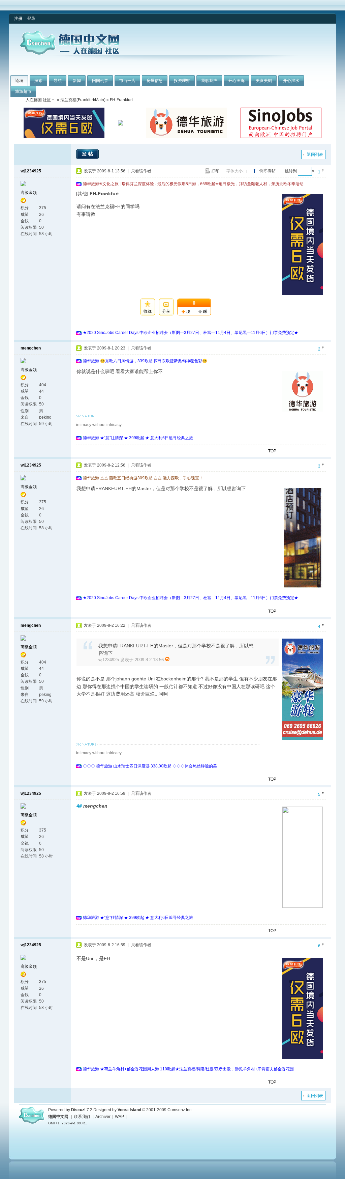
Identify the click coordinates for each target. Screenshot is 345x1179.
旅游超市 (23, 91)
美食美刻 (264, 80)
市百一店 (127, 80)
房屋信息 (155, 80)
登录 (31, 18)
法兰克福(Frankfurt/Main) (82, 99)
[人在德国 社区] (69, 53)
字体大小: (235, 171)
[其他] (82, 193)
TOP (272, 451)
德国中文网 (58, 1116)
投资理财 (182, 80)
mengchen (31, 348)
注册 (18, 18)
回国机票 (100, 80)
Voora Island (129, 1109)
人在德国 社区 (38, 99)
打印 (215, 171)
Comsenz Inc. (179, 1109)
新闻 (77, 80)
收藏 (148, 311)
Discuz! (78, 1109)
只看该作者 (141, 171)
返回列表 (315, 154)
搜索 (38, 80)
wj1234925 (31, 171)
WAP (119, 1116)
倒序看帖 (267, 170)
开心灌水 (291, 80)
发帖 (88, 154)
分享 (166, 311)
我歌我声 (209, 80)
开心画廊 (236, 80)
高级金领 (29, 192)
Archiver (103, 1116)
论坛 (19, 80)
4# (79, 806)
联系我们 (82, 1116)
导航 (58, 80)
